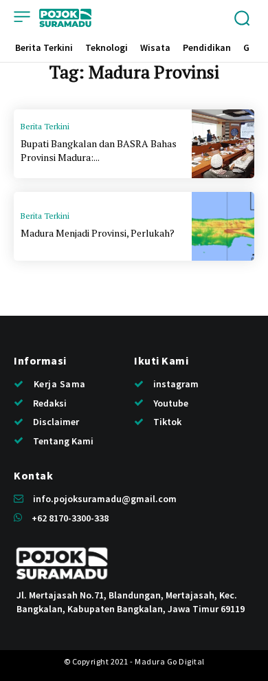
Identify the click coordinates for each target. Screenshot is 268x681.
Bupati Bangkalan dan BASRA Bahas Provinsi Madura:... (99, 150)
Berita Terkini (45, 126)
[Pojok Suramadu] (65, 18)
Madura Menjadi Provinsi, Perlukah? (98, 232)
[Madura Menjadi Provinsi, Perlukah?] (223, 226)
